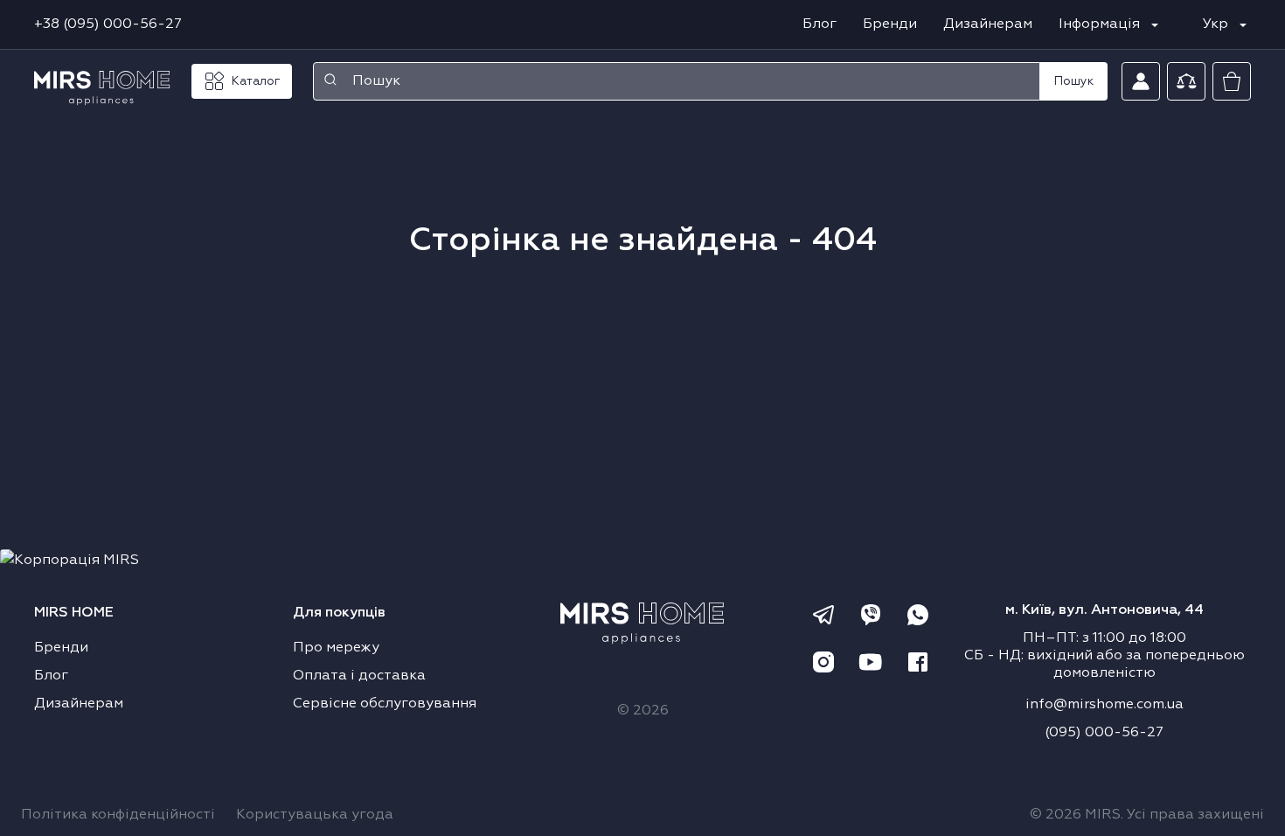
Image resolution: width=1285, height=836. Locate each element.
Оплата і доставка (359, 676)
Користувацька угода (314, 815)
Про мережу (336, 648)
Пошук (1074, 81)
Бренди (890, 24)
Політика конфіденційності (118, 815)
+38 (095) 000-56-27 (108, 24)
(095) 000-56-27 (1104, 733)
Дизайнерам (987, 24)
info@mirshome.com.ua (1104, 705)
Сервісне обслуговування (384, 704)
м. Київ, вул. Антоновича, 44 (1104, 610)
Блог (819, 24)
